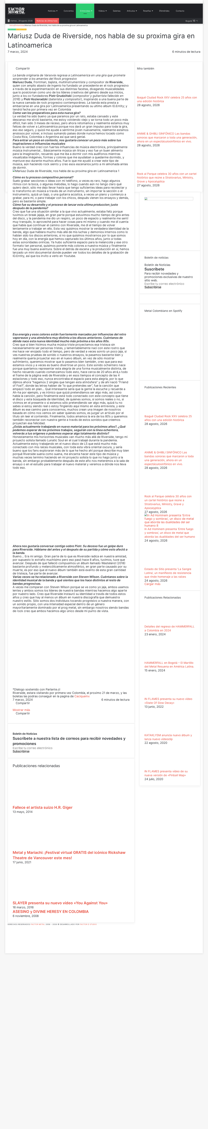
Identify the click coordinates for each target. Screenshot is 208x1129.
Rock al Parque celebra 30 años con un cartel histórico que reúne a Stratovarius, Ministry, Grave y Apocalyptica (166, 177)
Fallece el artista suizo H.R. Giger (42, 807)
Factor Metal (38, 924)
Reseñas (147, 11)
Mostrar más (22, 710)
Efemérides (164, 11)
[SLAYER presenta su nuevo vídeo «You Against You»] (44, 898)
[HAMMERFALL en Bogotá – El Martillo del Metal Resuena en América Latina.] (162, 659)
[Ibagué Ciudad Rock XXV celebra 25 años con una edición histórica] (155, 94)
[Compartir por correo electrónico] (26, 72)
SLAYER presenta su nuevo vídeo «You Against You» (60, 903)
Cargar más (152, 584)
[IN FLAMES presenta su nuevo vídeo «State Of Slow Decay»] (162, 695)
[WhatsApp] (23, 72)
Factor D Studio (88, 924)
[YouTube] (9, 941)
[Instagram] (9, 945)
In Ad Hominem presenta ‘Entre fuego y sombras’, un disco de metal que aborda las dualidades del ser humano (169, 532)
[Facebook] (14, 72)
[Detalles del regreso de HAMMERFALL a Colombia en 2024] (162, 623)
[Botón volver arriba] (6, 951)
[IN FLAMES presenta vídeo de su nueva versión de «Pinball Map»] (162, 768)
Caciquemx (82, 696)
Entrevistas (85, 11)
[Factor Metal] (16, 11)
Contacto (179, 11)
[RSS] (9, 948)
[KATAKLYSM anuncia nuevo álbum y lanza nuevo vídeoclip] (162, 731)
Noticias (51, 11)
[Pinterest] (20, 72)
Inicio (11, 25)
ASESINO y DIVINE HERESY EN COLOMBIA (51, 911)
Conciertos (68, 11)
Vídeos (101, 11)
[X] (17, 72)
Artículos (130, 11)
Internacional (21, 29)
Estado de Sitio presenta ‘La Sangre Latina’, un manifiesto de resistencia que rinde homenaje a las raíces (167, 572)
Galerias (116, 11)
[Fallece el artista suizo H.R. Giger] (44, 803)
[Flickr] (9, 938)
